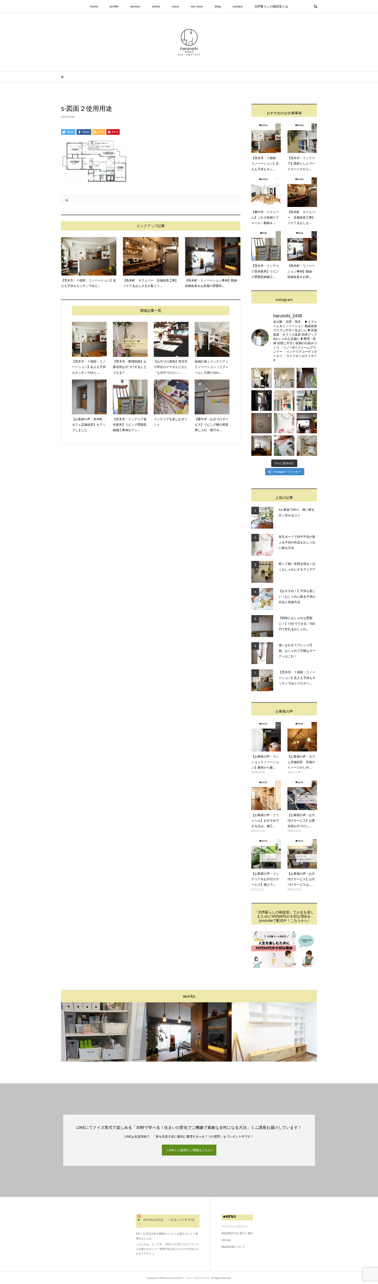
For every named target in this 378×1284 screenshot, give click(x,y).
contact (238, 6)
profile (114, 6)
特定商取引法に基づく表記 (237, 1233)
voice (175, 6)
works (156, 6)
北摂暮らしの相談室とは (271, 6)
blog (218, 6)
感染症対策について (233, 1246)
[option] (103, 1032)
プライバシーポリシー (234, 1226)
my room (197, 6)
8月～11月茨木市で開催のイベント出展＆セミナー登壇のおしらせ (167, 1236)
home (94, 6)
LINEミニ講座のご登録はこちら (189, 1150)
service (135, 6)
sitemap (226, 1240)
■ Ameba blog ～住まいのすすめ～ (166, 1221)
